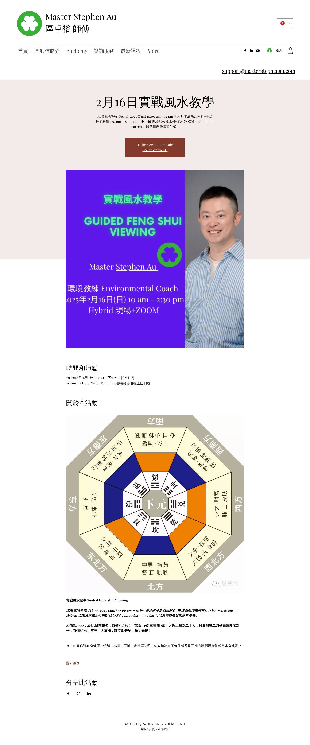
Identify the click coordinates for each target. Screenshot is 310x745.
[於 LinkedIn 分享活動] (89, 693)
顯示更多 (73, 663)
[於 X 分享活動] (79, 693)
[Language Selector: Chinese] (285, 23)
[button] (290, 50)
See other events (155, 150)
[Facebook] (245, 50)
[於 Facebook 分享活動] (68, 693)
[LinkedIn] (251, 50)
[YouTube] (258, 50)
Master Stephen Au (80, 16)
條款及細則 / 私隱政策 (155, 729)
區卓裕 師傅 (67, 28)
